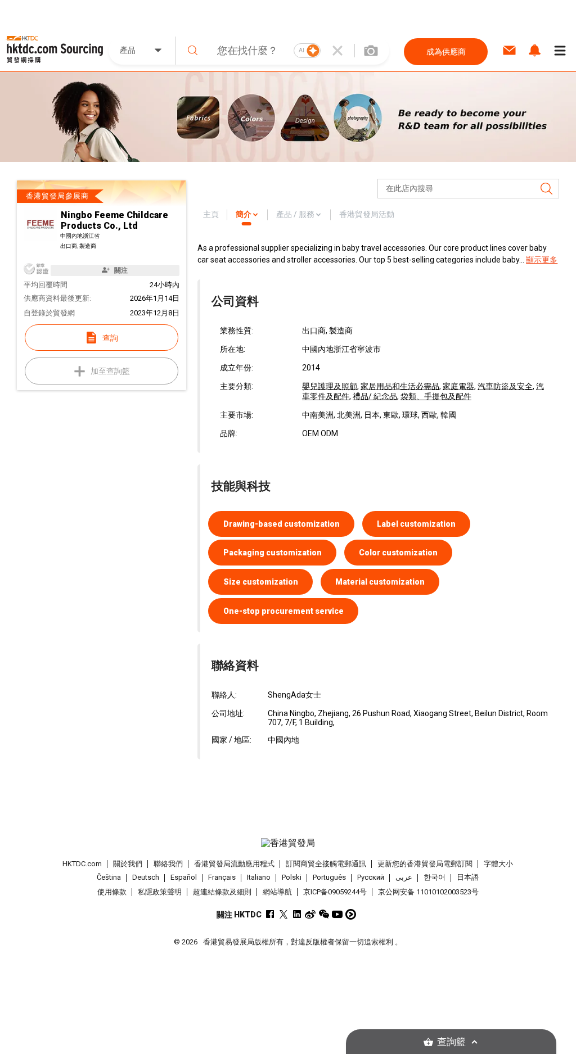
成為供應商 (446, 51)
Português (329, 878)
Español (183, 878)
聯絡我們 (168, 864)
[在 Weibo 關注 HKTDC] (310, 914)
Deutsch (145, 878)
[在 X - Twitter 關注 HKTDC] (283, 914)
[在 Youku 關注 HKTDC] (350, 914)
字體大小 (498, 864)
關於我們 (127, 864)
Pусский (370, 878)
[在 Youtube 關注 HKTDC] (337, 914)
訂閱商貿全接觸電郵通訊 (326, 864)
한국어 (435, 878)
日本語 (468, 878)
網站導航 (277, 892)
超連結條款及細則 (222, 892)
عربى (403, 878)
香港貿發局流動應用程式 (234, 864)
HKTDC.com (82, 864)
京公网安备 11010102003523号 (428, 892)
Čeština (109, 878)
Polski (292, 878)
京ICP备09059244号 (335, 892)
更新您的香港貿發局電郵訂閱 (424, 864)
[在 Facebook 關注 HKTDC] (269, 914)
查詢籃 (451, 1042)
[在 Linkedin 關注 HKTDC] (296, 914)
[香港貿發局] (288, 843)
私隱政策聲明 (160, 892)
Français (222, 878)
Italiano (259, 878)
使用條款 (112, 892)
